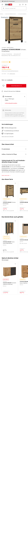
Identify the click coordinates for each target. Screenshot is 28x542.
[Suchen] (3, 8)
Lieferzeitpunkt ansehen (11, 103)
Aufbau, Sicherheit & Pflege (9, 154)
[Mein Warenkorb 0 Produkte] (25, 5)
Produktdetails (6, 149)
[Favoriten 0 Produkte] (22, 5)
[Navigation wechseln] (2, 5)
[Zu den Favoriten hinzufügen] (3, 85)
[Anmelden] (20, 5)
